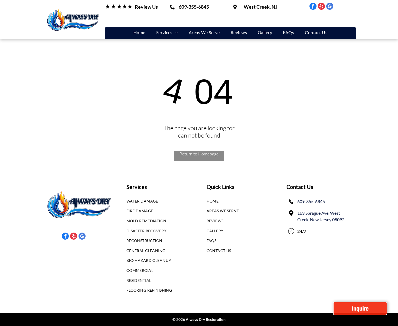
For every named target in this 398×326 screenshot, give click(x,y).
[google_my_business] (329, 7)
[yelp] (321, 7)
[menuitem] (139, 32)
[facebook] (313, 7)
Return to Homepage (199, 154)
